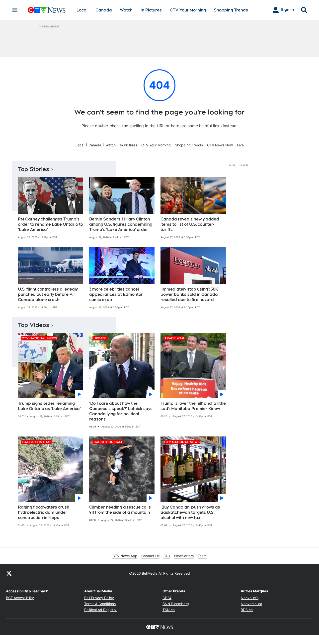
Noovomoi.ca (251, 604)
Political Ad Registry (100, 610)
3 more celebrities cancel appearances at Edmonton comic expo (116, 294)
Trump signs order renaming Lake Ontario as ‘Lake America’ (49, 406)
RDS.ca (247, 610)
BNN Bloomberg (175, 604)
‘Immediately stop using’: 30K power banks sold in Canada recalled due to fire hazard (189, 294)
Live (240, 145)
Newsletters (184, 556)
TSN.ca (168, 610)
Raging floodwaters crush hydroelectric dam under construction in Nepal (43, 512)
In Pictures (151, 10)
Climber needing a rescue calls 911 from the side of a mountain (120, 510)
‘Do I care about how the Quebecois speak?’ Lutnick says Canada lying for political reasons (121, 411)
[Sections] (15, 10)
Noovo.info (249, 598)
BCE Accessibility (20, 598)
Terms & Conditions (100, 604)
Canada (103, 10)
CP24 (166, 598)
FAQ (166, 556)
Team (202, 556)
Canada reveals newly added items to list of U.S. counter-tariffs (189, 224)
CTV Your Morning (188, 10)
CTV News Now (220, 145)
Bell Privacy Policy (99, 598)
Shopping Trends (231, 10)
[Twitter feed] (9, 573)
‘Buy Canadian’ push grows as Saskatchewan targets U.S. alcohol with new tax (190, 512)
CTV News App (124, 556)
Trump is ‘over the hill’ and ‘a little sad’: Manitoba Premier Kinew (193, 406)
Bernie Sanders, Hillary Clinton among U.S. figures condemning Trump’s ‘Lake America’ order (120, 224)
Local (82, 10)
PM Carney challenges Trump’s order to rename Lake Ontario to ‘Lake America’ (50, 224)
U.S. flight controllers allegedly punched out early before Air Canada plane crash (48, 294)
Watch (126, 10)
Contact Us (150, 556)
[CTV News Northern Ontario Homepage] (47, 10)
